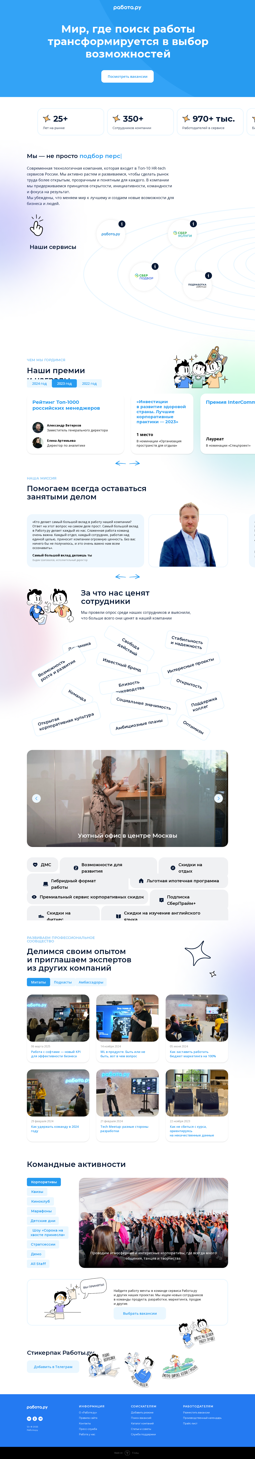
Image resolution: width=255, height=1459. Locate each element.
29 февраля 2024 (42, 1121)
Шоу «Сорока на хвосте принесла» (48, 1232)
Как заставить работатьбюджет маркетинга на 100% (193, 1054)
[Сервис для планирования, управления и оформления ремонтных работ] (193, 223)
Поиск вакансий (141, 1418)
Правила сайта (88, 1418)
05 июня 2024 (179, 1046)
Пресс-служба (88, 1429)
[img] (58, 1093)
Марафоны (41, 1211)
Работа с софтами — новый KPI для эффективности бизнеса (56, 1054)
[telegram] (40, 1419)
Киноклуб (40, 1201)
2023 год (64, 383)
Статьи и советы (141, 1429)
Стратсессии (43, 1244)
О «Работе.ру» (88, 1412)
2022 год (89, 383)
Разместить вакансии (196, 1412)
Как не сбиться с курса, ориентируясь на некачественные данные (192, 1130)
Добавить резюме (142, 1412)
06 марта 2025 (40, 1046)
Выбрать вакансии (140, 1313)
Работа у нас (87, 1434)
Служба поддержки (143, 1434)
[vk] (29, 1419)
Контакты (85, 1423)
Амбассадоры (91, 982)
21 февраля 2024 (111, 1121)
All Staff (38, 1264)
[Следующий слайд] (218, 798)
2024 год (39, 383)
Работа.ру (32, 1430)
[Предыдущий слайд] (36, 798)
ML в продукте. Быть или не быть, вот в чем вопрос (122, 1054)
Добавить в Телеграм (53, 1366)
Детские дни (43, 1221)
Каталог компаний (142, 1423)
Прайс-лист (190, 1423)
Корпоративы (44, 1182)
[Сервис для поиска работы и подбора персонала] (121, 224)
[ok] (35, 1419)
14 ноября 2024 (110, 1046)
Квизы (37, 1192)
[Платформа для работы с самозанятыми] (208, 275)
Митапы (38, 982)
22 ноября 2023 (180, 1121)
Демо (36, 1254)
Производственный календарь (202, 1418)
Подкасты (63, 982)
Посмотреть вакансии (127, 76)
